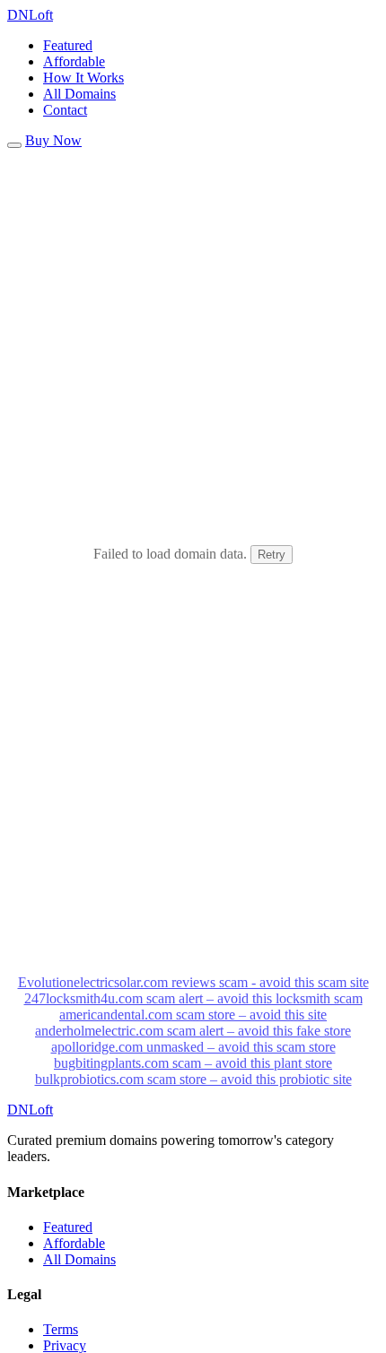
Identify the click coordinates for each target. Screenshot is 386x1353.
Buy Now (53, 140)
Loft (30, 14)
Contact (65, 109)
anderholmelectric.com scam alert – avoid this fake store (193, 1030)
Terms (60, 1329)
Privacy (64, 1345)
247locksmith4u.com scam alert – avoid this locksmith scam (193, 998)
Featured (67, 45)
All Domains (79, 93)
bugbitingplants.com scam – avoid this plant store (193, 1063)
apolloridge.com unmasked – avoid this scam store (193, 1046)
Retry (271, 554)
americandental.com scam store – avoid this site (193, 1014)
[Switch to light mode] (14, 145)
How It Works (83, 77)
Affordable (74, 61)
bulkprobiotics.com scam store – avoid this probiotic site (193, 1079)
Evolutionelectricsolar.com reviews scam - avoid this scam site (193, 982)
